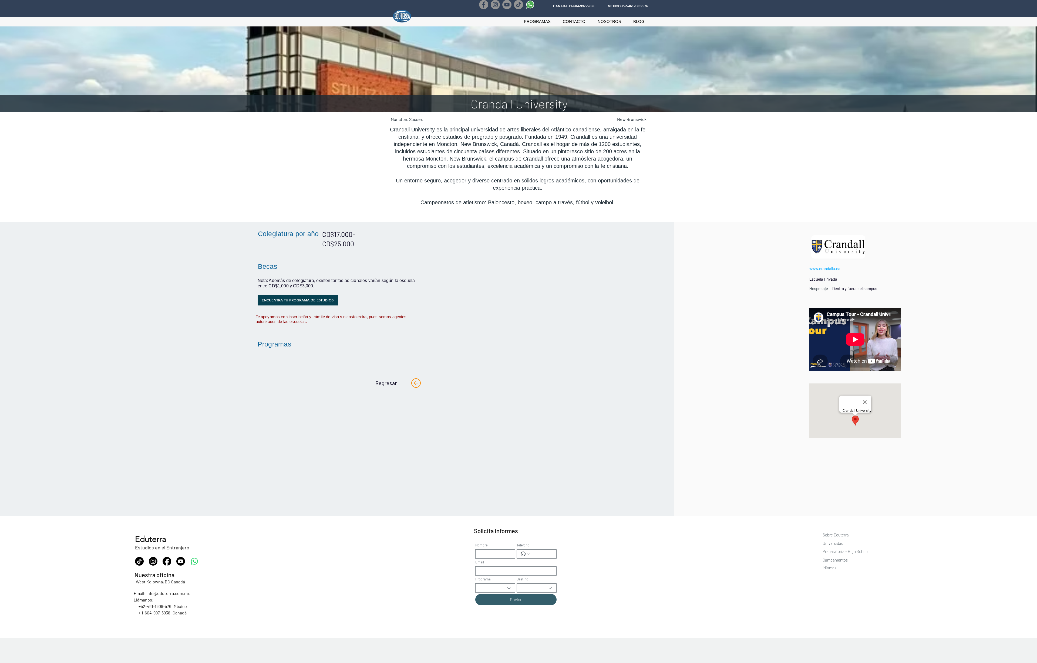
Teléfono (523, 545)
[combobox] (495, 588)
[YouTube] (506, 4)
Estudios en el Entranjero (162, 547)
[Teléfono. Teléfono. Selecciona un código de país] (525, 554)
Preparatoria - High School (845, 551)
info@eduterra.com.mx (168, 593)
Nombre (481, 545)
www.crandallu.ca (824, 268)
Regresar (386, 383)
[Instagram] (495, 4)
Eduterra (150, 539)
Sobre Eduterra (836, 534)
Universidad (833, 543)
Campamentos (835, 559)
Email (479, 562)
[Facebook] (483, 4)
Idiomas (829, 567)
